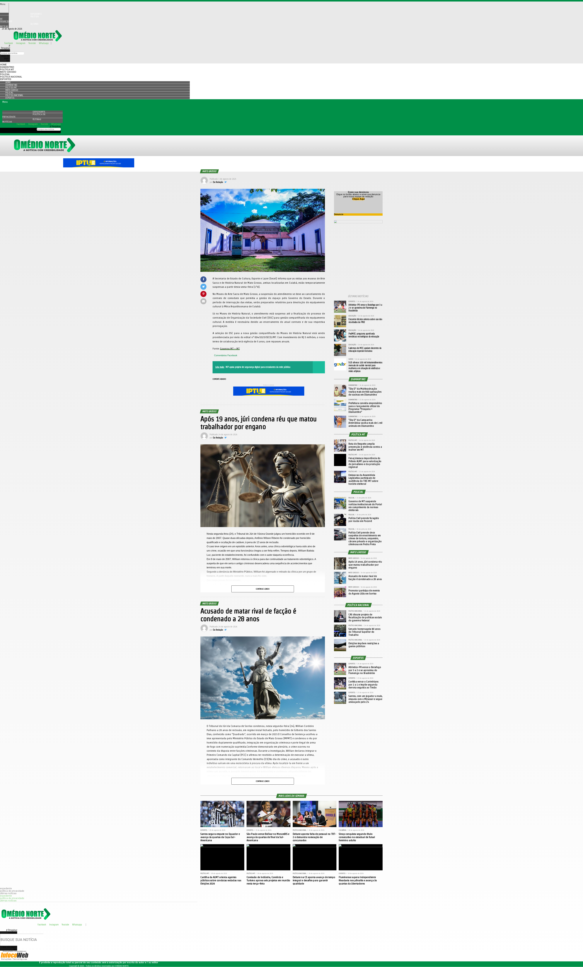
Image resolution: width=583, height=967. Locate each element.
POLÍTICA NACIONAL (11, 76)
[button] (4, 4)
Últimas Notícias (19, 25)
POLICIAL (5, 74)
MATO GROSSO (8, 72)
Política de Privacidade (19, 19)
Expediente (39, 111)
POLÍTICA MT (7, 69)
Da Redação (218, 182)
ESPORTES (5, 79)
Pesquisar (5, 50)
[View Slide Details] (98, 166)
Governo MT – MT (230, 348)
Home (3, 64)
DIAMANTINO (7, 67)
